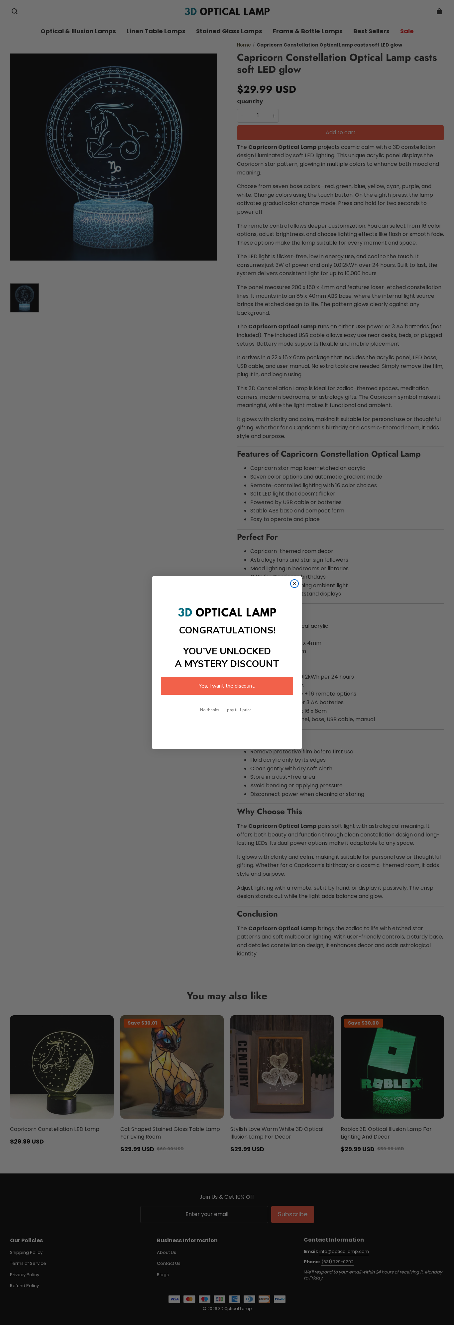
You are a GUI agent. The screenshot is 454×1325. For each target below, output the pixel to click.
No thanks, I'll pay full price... (227, 710)
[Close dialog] (294, 584)
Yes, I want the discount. (227, 686)
